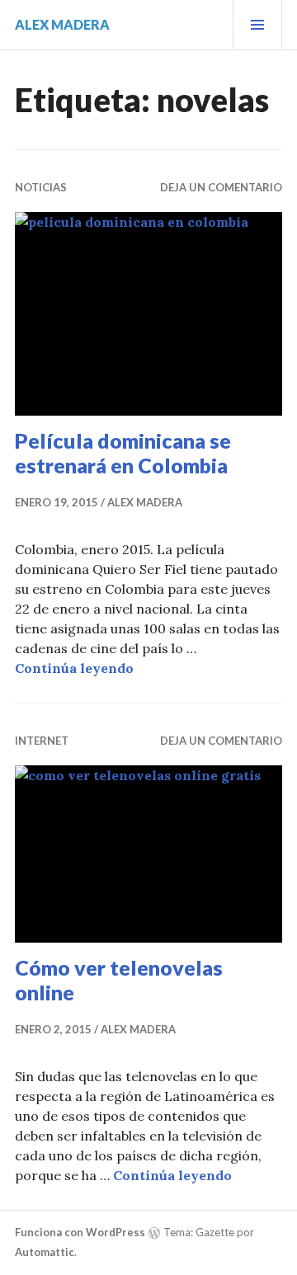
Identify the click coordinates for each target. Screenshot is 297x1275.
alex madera (62, 24)
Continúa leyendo (74, 668)
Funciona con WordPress (80, 1232)
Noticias (41, 187)
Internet (41, 740)
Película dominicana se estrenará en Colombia (123, 453)
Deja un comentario (221, 187)
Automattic (44, 1252)
